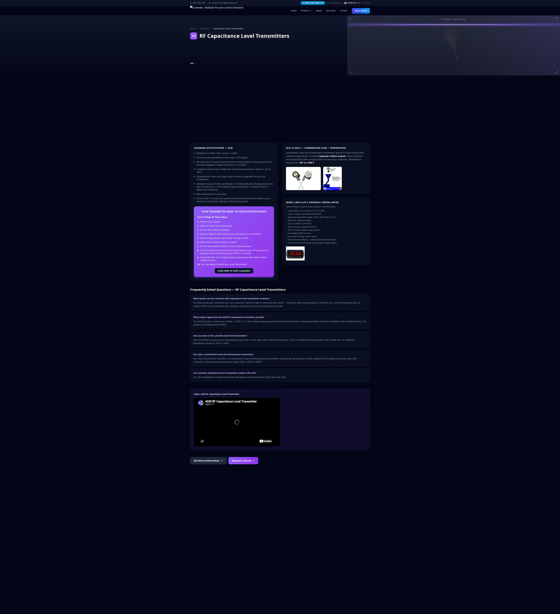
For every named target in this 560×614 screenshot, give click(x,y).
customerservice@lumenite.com (224, 3)
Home (294, 10)
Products (305, 10)
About (319, 10)
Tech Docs (331, 10)
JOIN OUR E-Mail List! (314, 3)
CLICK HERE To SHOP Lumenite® (234, 270)
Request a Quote (241, 460)
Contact (343, 10)
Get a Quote (361, 10)
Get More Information (206, 460)
